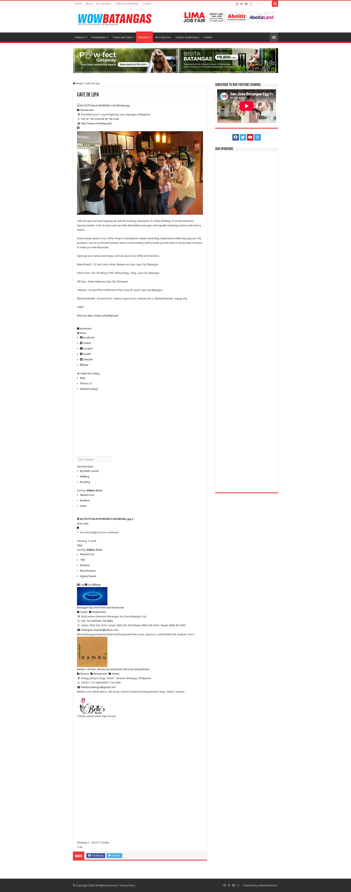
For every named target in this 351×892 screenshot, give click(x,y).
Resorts (84, 673)
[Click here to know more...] (175, 60)
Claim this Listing (90, 373)
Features (80, 37)
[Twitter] (241, 3)
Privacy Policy (127, 885)
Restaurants (87, 110)
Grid (90, 584)
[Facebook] (237, 3)
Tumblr (86, 353)
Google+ (87, 348)
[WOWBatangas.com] (114, 19)
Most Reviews (88, 570)
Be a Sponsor (104, 3)
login (94, 532)
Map (82, 377)
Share (83, 333)
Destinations (98, 37)
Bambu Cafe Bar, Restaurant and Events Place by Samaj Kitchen (113, 669)
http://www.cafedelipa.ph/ (96, 123)
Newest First (87, 494)
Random (85, 500)
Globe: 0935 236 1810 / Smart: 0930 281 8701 (159, 625)
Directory (143, 37)
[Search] (275, 4)
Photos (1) (86, 383)
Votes (83, 505)
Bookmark (85, 328)
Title (82, 559)
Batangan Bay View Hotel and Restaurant (100, 607)
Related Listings (89, 388)
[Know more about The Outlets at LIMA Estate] (227, 16)
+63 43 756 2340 (109, 118)
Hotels (84, 611)
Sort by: (89, 490)
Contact (146, 3)
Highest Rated (88, 576)
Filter (80, 545)
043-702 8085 (105, 620)
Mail (85, 364)
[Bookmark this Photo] (78, 527)
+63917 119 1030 (110, 682)
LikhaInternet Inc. (268, 885)
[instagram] (250, 3)
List (82, 584)
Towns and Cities (122, 37)
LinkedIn (87, 359)
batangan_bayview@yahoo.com (99, 629)
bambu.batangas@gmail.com (98, 687)
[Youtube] (246, 3)
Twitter (86, 343)
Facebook (88, 337)
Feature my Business (127, 3)
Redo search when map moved (98, 716)
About (89, 3)
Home (78, 3)
